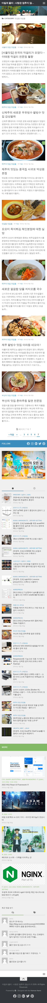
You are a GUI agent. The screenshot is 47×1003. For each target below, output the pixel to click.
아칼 (21, 47)
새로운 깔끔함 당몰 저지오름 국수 (22, 289)
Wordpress (18, 589)
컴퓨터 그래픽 (25, 495)
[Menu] (44, 3)
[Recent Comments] (13, 912)
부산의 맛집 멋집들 (9, 395)
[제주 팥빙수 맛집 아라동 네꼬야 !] (23, 326)
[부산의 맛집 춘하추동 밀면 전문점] (23, 381)
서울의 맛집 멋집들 (9, 47)
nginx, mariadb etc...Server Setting (27, 520)
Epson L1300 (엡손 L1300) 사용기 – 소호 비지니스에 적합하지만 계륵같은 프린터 (28, 676)
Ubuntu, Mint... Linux (21, 728)
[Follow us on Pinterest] (43, 443)
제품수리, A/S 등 (18, 605)
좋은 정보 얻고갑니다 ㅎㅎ (20, 945)
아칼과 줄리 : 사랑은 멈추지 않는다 (18, 3)
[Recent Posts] (34, 488)
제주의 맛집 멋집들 (9, 107)
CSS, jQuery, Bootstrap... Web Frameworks (19, 779)
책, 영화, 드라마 (7, 814)
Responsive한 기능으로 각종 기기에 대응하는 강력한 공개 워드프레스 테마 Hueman (28, 661)
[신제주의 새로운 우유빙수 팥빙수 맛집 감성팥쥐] (23, 93)
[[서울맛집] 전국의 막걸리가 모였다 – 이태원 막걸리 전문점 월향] (23, 33)
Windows (16, 495)
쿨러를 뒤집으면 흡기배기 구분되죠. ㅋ (25, 953)
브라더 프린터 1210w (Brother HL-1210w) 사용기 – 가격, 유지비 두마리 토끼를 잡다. (29, 692)
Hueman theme (35, 991)
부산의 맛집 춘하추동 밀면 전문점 (22, 400)
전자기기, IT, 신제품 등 (20, 508)
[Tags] (34, 912)
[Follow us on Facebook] (28, 443)
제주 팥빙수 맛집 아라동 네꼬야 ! (21, 344)
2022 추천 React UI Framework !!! (15, 785)
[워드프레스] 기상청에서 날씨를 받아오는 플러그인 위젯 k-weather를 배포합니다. (29, 594)
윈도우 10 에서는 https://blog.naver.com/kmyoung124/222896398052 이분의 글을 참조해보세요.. (27, 924)
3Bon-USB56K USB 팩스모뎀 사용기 (28, 539)
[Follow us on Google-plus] (36, 443)
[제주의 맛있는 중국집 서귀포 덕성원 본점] (23, 150)
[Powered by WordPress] (15, 990)
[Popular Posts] (13, 488)
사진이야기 (16, 561)
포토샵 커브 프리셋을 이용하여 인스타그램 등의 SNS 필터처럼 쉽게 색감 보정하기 (29, 566)
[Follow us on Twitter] (39, 443)
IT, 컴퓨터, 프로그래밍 (9, 887)
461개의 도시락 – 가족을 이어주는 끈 (17, 857)
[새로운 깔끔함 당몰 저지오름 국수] (23, 270)
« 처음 (11, 435)
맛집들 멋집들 (7, 224)
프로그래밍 (13, 782)
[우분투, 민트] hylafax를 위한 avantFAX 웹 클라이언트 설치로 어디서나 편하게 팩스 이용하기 (28, 525)
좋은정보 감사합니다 (17, 962)
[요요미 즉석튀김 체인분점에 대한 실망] (23, 210)
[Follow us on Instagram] (32, 443)
